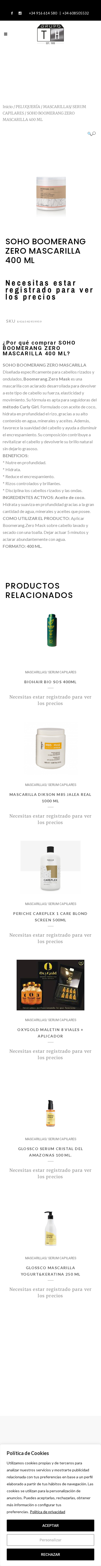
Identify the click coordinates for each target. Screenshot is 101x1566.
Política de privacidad (47, 1511)
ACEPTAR (50, 1525)
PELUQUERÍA (28, 106)
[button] (91, 133)
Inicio (8, 106)
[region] (50, 1505)
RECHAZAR (50, 1554)
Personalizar (50, 1540)
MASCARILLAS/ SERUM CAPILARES (50, 672)
